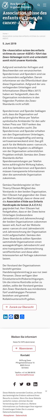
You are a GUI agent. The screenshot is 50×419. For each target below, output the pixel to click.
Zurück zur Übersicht (21, 307)
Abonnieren (26, 348)
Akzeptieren (8, 416)
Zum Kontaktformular (25, 375)
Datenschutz (21, 416)
